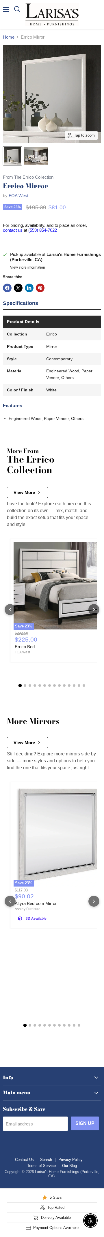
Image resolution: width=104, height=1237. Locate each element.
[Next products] (93, 609)
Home (8, 37)
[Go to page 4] (35, 685)
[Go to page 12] (74, 685)
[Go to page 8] (54, 685)
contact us (13, 230)
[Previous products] (10, 609)
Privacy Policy (70, 1159)
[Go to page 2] (25, 685)
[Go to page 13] (79, 685)
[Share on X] (18, 288)
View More (24, 492)
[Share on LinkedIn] (29, 288)
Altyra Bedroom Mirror (36, 903)
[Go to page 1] (20, 685)
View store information (27, 267)
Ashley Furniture (27, 909)
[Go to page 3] (30, 685)
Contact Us (24, 1159)
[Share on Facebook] (7, 288)
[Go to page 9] (59, 685)
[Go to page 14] (84, 685)
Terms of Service (41, 1166)
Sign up (84, 1123)
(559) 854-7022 (42, 230)
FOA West (18, 195)
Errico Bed (25, 646)
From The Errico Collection (28, 177)
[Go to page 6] (44, 685)
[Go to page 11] (69, 685)
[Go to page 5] (39, 685)
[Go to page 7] (49, 685)
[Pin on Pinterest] (40, 288)
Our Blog (69, 1166)
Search (46, 1159)
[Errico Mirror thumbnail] (12, 156)
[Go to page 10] (64, 685)
